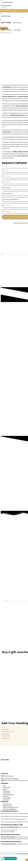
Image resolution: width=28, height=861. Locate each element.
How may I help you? (10, 858)
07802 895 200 (6, 738)
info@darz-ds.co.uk (7, 731)
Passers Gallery (6, 792)
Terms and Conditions (8, 794)
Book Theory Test (7, 804)
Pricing (8, 22)
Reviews (10, 30)
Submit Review (6, 791)
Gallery (3, 30)
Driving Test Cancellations (9, 809)
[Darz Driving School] (7, 2)
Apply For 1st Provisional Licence (10, 807)
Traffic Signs (6, 796)
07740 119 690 (6, 736)
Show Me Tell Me (7, 798)
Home (2, 22)
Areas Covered (17, 22)
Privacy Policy (6, 799)
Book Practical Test (7, 805)
